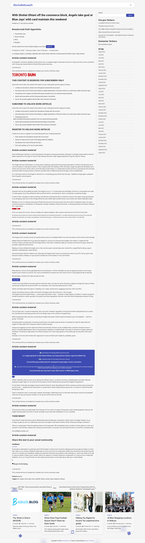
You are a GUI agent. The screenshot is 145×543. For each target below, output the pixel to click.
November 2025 (102, 79)
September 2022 (102, 149)
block (26, 479)
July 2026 (101, 55)
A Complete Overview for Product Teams (108, 23)
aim (18, 479)
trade (51, 479)
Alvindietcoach (23, 5)
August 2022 (101, 152)
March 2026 (101, 67)
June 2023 (101, 125)
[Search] (130, 5)
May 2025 (101, 97)
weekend (56, 479)
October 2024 (102, 119)
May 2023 (101, 128)
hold (33, 479)
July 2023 (101, 122)
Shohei (47, 479)
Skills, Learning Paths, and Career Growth (109, 32)
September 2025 (102, 85)
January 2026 (102, 73)
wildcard (62, 479)
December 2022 (102, 140)
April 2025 (101, 100)
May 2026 (101, 61)
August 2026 (101, 51)
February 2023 (102, 134)
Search (100, 13)
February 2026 (102, 70)
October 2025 (102, 82)
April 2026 (101, 64)
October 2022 (102, 146)
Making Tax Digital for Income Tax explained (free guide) (87, 521)
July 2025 (101, 91)
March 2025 (101, 103)
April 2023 (101, 131)
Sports (20, 476)
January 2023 (102, 137)
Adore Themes (89, 540)
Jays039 (37, 479)
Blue (29, 479)
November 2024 (102, 116)
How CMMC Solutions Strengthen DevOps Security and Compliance (115, 29)
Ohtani (43, 479)
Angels (22, 479)
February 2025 (102, 107)
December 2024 (102, 113)
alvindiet (30, 23)
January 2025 (102, 110)
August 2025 (101, 88)
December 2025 (102, 76)
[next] (13, 376)
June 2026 (101, 58)
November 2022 (102, 143)
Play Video (16, 279)
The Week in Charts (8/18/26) (106, 26)
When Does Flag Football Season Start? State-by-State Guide (55, 521)
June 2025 (101, 94)
